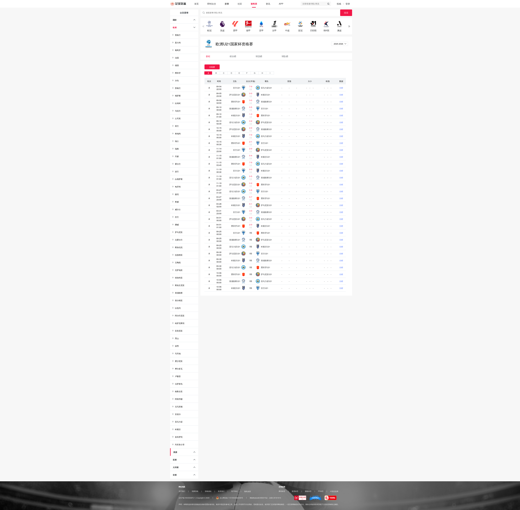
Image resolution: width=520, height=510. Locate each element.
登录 (348, 3)
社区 (240, 3)
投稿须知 (208, 491)
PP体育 (321, 491)
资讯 (268, 3)
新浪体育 (295, 491)
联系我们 (221, 491)
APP (281, 3)
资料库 (254, 3)
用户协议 (234, 491)
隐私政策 (247, 491)
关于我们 (182, 491)
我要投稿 (195, 491)
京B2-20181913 (275, 498)
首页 (196, 3)
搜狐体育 (308, 491)
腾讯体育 (282, 491)
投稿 (339, 4)
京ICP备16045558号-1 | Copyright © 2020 (194, 498)
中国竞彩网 (334, 491)
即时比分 (211, 3)
